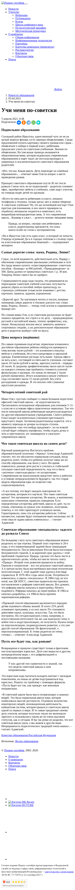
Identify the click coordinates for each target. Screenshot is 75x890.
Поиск (12, 59)
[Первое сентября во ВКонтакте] (34, 798)
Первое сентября (14, 750)
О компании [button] (15, 34)
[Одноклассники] (24, 122)
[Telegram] (29, 122)
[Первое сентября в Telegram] (34, 832)
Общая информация (27, 37)
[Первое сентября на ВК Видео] (21, 801)
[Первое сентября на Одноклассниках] (34, 859)
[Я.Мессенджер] (38, 122)
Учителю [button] (13, 12)
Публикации (23, 18)
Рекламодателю (24, 49)
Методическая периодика (30, 30)
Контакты (21, 53)
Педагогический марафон (30, 27)
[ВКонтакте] (19, 122)
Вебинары (21, 15)
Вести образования (26, 741)
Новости (13, 8)
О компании (15, 759)
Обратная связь (24, 56)
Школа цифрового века (29, 24)
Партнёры (21, 43)
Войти (58, 89)
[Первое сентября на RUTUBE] (21, 805)
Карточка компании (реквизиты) (34, 46)
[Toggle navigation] (26, 3)
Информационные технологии (33, 40)
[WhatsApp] (33, 122)
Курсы (19, 21)
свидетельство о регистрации (59, 871)
